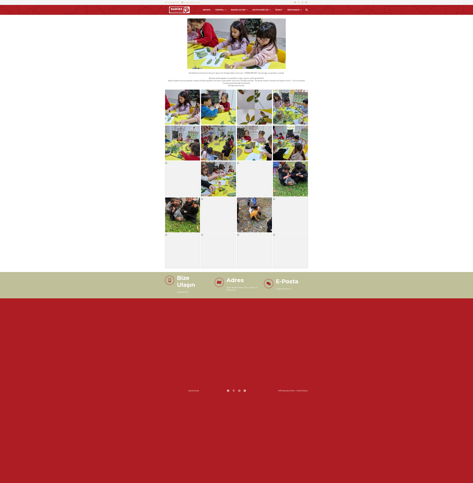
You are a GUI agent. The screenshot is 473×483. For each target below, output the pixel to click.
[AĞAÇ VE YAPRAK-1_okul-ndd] (182, 107)
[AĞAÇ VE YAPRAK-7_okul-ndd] (218, 143)
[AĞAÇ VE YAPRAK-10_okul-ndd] (290, 143)
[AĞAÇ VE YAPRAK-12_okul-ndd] (254, 178)
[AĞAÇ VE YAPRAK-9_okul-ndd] (182, 178)
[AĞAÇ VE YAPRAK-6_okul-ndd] (182, 143)
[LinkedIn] (306, 2)
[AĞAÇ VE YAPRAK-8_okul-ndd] (254, 143)
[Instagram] (302, 2)
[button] (306, 9)
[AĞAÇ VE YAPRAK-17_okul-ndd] (290, 214)
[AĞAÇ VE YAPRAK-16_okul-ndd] (254, 214)
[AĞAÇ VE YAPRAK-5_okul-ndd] (290, 107)
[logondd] (179, 10)
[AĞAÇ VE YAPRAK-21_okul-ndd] (290, 250)
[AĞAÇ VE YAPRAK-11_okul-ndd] (218, 178)
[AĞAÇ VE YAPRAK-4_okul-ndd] (254, 107)
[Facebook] (295, 2)
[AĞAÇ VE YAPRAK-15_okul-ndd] (218, 214)
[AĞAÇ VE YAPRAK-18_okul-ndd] (218, 250)
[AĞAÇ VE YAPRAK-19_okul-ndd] (182, 250)
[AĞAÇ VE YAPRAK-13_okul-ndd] (290, 178)
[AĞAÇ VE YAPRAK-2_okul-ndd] (218, 107)
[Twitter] (299, 2)
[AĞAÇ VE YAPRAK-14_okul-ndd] (182, 214)
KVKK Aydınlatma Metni (286, 390)
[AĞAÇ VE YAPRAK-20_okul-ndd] (254, 250)
